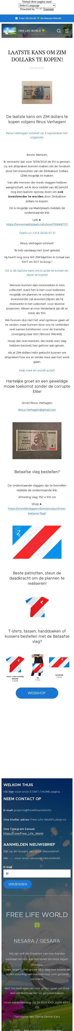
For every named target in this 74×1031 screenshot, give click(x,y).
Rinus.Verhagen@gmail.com (37, 410)
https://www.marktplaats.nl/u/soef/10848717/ (37, 224)
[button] (59, 31)
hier (11, 791)
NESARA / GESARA (37, 941)
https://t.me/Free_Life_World (23, 833)
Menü (67, 31)
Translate (48, 9)
